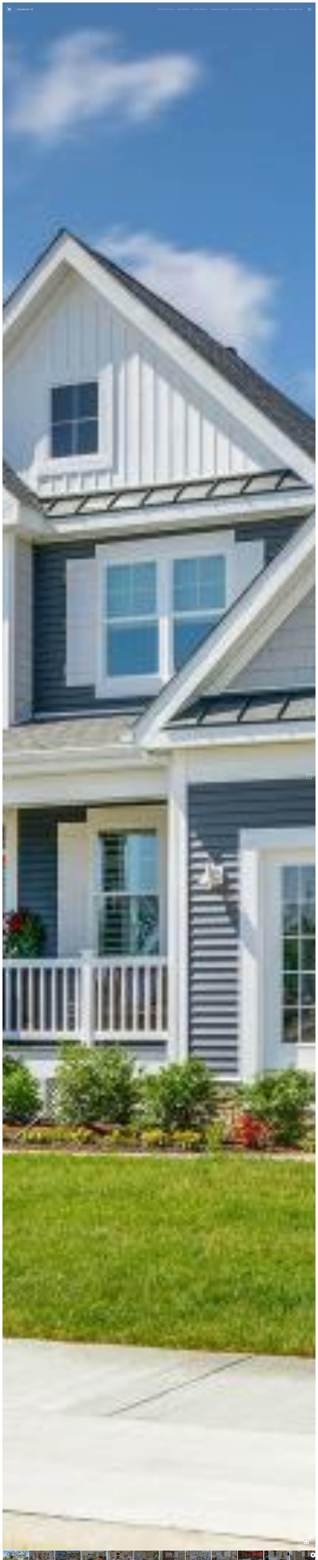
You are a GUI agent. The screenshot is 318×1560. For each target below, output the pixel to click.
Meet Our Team (166, 9)
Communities (262, 9)
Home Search (200, 9)
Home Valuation (219, 9)
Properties (183, 9)
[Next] (309, 776)
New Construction (242, 9)
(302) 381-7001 (296, 9)
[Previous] (8, 776)
